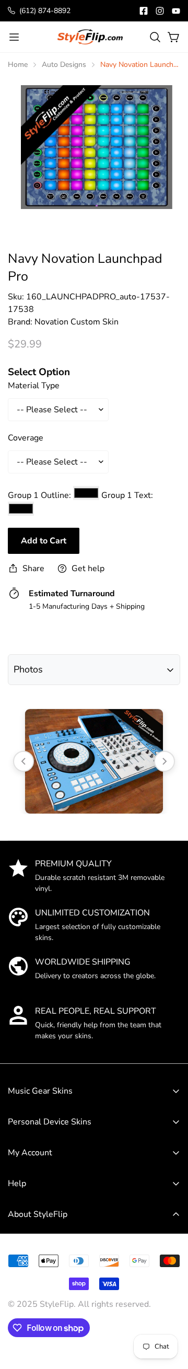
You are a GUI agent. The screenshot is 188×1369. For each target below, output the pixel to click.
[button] (155, 37)
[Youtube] (176, 11)
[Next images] (164, 761)
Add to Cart (43, 541)
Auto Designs (64, 64)
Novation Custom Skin (76, 322)
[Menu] (14, 37)
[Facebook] (143, 11)
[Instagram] (160, 11)
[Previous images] (23, 761)
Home (18, 64)
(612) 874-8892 (44, 11)
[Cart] (174, 37)
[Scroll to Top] (169, 1291)
